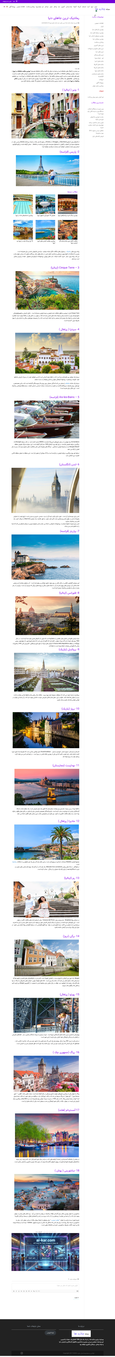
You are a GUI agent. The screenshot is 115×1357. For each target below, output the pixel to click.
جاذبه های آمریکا (99, 68)
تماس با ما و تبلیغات (7, 1)
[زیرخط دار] (19, 1291)
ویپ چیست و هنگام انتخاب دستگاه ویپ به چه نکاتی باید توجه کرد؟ (95, 111)
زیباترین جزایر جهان (98, 86)
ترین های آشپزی (99, 45)
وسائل (55, 7)
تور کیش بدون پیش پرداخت (96, 97)
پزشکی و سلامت (30, 7)
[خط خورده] (21, 1291)
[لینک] (34, 1291)
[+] (39, 1291)
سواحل (47, 7)
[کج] (16, 1291)
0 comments (45, 23)
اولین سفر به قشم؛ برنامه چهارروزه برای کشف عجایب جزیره (96, 125)
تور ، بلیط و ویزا (39, 7)
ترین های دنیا (61, 23)
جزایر (51, 7)
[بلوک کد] (31, 1291)
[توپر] (14, 1291)
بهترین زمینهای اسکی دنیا (96, 36)
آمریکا (79, 7)
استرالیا (84, 7)
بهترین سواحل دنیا (98, 39)
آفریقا (75, 7)
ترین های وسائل (99, 55)
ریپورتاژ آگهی (100, 83)
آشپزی (63, 7)
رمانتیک (68, 251)
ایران (95, 7)
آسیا (88, 7)
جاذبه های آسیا (99, 61)
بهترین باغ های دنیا (98, 30)
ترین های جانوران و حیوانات (96, 49)
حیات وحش (69, 7)
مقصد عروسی (55, 1220)
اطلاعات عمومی (21, 7)
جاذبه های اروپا (53, 23)
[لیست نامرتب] (26, 1291)
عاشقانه (67, 383)
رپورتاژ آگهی (12, 7)
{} (36, 1291)
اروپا (92, 7)
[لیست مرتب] (24, 1291)
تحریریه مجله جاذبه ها (72, 23)
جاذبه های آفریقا (99, 64)
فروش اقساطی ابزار (98, 136)
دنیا (59, 7)
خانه (14, 1)
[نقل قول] (29, 1291)
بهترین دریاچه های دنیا (97, 33)
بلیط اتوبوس (50, 1333)
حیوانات (101, 80)
